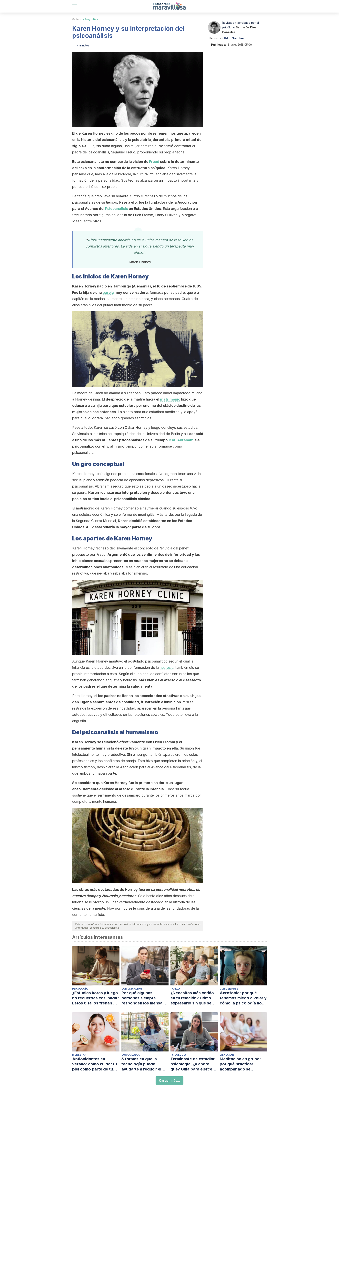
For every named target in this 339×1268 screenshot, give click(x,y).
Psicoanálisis (116, 209)
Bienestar (79, 1054)
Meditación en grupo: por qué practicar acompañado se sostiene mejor (240, 1064)
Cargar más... (169, 1080)
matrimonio (170, 399)
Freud (154, 162)
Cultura (76, 19)
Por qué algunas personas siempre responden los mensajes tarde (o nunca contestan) (144, 998)
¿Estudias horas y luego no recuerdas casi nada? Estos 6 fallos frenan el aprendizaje (95, 998)
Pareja (175, 988)
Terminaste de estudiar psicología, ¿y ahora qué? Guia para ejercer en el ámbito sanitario (192, 1064)
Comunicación (131, 988)
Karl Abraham (181, 440)
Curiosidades (229, 988)
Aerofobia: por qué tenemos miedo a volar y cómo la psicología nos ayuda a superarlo (243, 998)
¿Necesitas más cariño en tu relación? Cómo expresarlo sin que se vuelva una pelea (192, 998)
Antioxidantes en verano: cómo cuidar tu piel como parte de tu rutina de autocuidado (94, 1064)
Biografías (91, 19)
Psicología (80, 988)
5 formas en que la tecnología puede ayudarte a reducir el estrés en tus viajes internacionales (141, 1064)
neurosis (166, 667)
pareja (108, 292)
